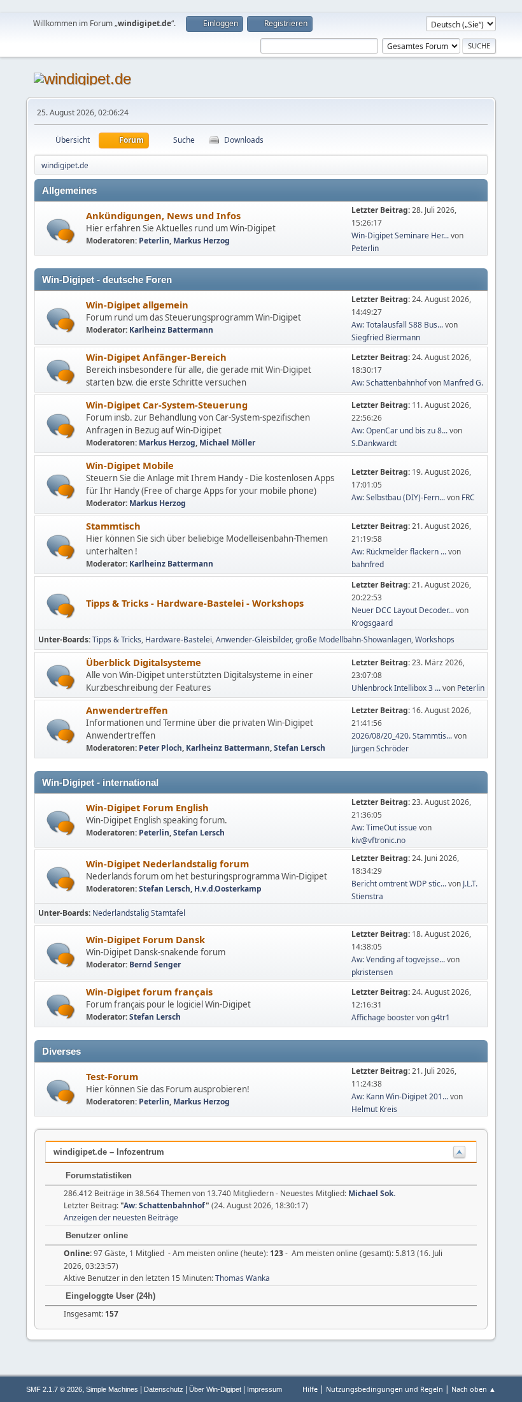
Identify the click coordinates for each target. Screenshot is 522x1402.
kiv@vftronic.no (378, 840)
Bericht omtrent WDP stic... (398, 883)
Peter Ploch (160, 747)
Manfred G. (463, 382)
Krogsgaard (372, 623)
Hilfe (310, 1389)
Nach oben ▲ (473, 1389)
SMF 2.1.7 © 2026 (54, 1389)
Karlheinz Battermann (171, 329)
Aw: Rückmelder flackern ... (398, 551)
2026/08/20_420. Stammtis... (401, 735)
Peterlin (154, 240)
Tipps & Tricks (116, 639)
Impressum (264, 1389)
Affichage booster (382, 1017)
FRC (468, 497)
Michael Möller (227, 442)
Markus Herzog (201, 240)
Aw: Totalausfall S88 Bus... (397, 324)
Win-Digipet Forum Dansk (145, 939)
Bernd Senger (155, 964)
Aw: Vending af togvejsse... (398, 959)
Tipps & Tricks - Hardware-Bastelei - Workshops (195, 602)
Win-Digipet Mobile (130, 465)
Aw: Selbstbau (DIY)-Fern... (398, 497)
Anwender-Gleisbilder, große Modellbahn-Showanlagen (313, 639)
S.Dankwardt (374, 443)
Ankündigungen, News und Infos (163, 215)
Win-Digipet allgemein (137, 304)
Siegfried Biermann (385, 337)
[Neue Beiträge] (60, 231)
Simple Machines (112, 1389)
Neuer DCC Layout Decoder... (402, 610)
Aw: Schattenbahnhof (389, 382)
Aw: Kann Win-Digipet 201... (399, 1096)
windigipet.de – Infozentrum (108, 1152)
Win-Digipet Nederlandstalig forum (167, 863)
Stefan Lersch (299, 747)
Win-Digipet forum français (149, 991)
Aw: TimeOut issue (384, 827)
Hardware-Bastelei (178, 639)
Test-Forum (112, 1076)
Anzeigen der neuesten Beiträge (121, 1217)
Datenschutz (163, 1389)
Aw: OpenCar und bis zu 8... (399, 430)
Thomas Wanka (242, 1278)
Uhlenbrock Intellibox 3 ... (396, 688)
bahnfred (367, 564)
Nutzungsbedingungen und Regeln (384, 1389)
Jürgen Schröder (380, 748)
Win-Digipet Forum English (147, 807)
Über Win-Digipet (215, 1389)
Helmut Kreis (374, 1109)
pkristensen (372, 972)
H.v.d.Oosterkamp (228, 888)
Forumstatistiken (97, 1175)
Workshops (435, 639)
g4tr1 (440, 1017)
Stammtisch (113, 525)
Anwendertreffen (127, 710)
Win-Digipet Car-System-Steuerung (167, 404)
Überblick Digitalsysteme (143, 662)
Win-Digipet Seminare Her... (400, 235)
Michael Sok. (371, 1193)
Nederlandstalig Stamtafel (138, 912)
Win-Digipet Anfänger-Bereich (156, 356)
